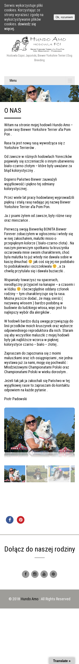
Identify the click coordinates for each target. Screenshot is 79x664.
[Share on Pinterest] (20, 522)
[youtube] (44, 574)
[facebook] (25, 574)
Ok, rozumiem (64, 17)
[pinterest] (53, 574)
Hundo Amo (30, 599)
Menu (13, 81)
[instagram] (35, 574)
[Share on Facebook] (9, 522)
